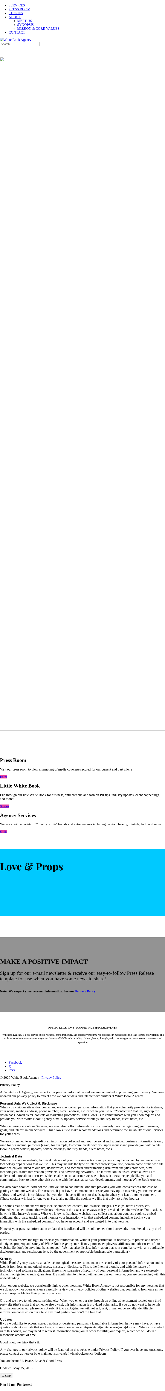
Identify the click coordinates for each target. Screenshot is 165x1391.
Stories (4, 806)
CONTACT (17, 32)
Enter (3, 776)
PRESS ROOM (19, 9)
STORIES (16, 13)
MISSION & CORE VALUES (38, 28)
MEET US (24, 21)
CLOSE (6, 1375)
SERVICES (17, 5)
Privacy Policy (85, 991)
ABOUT (15, 17)
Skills (3, 831)
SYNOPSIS (25, 24)
